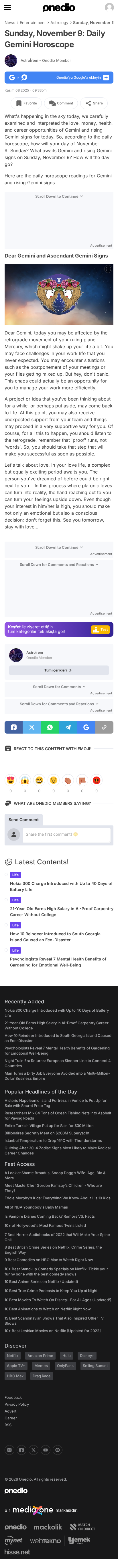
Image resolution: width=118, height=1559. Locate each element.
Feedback (13, 1397)
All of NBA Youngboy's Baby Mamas (36, 1207)
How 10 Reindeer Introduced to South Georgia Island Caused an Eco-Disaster (55, 936)
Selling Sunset (95, 1365)
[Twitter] (33, 1450)
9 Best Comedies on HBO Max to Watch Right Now (49, 1259)
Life (15, 875)
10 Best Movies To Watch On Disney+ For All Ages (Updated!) (58, 1299)
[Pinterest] (57, 1450)
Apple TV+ (16, 1365)
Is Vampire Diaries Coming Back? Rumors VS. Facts (50, 1216)
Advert (10, 1411)
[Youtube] (45, 1450)
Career (11, 1418)
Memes (41, 1365)
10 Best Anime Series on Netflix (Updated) (41, 1281)
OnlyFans (65, 1365)
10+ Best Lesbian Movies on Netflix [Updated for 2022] (53, 1330)
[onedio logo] (56, 1490)
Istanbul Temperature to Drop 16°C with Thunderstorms (53, 1140)
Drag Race (42, 1376)
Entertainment (33, 22)
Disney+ (87, 1355)
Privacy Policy (17, 1404)
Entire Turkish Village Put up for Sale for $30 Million (49, 1125)
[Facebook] (21, 1450)
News (10, 22)
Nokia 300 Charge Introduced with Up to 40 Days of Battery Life (61, 886)
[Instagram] (9, 1450)
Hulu (66, 1355)
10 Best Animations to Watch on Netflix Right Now (48, 1309)
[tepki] (11, 780)
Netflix (12, 1355)
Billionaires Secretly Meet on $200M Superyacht (47, 1133)
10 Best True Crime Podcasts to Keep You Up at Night (51, 1290)
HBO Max (15, 1376)
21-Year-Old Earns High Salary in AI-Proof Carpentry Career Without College (61, 911)
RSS (8, 1425)
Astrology (59, 22)
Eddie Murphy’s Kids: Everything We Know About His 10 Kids (58, 1198)
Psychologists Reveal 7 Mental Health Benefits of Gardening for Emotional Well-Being (58, 961)
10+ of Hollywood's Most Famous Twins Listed (45, 1225)
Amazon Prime (40, 1355)
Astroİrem (46, 60)
